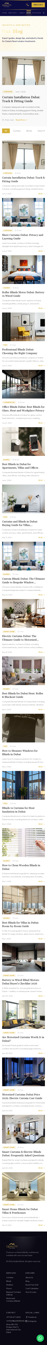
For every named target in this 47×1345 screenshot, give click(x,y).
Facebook (32, 1318)
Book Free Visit (32, 1286)
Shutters (9, 1286)
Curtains (17, 132)
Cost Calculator (32, 1289)
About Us (29, 1278)
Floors (9, 1289)
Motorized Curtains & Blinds (13, 1300)
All (6, 132)
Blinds (29, 132)
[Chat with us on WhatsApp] (40, 1338)
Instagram (32, 1322)
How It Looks (31, 1293)
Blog (27, 1282)
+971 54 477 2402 (13, 1318)
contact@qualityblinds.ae (16, 1322)
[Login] (44, 13)
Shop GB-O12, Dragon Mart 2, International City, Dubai (13, 1329)
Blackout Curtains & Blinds (13, 1294)
